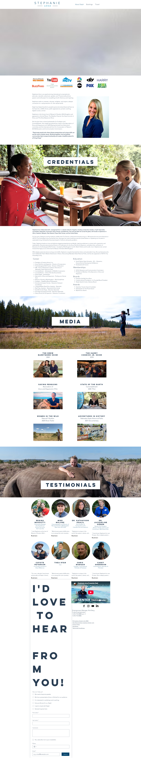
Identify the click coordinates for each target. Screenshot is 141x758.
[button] (100, 361)
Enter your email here (48, 384)
